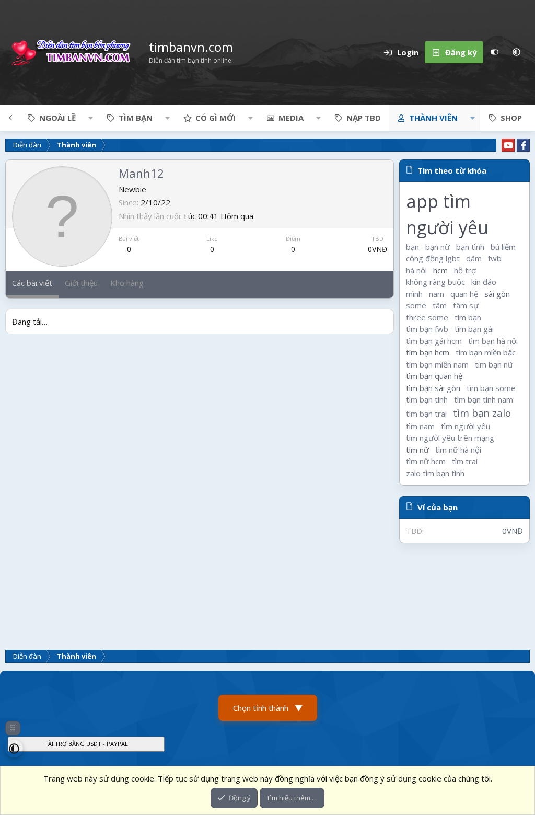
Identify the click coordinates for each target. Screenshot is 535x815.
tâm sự (466, 305)
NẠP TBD (363, 117)
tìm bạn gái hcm (434, 341)
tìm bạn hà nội (493, 341)
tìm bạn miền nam (437, 364)
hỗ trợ (465, 270)
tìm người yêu (465, 426)
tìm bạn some (491, 388)
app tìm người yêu (447, 214)
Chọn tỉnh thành (268, 708)
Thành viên (433, 117)
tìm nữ (417, 449)
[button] (516, 52)
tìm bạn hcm (427, 352)
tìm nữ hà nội (458, 449)
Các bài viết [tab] (32, 283)
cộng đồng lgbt (433, 258)
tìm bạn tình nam (483, 399)
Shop (511, 117)
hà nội (416, 270)
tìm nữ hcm (426, 461)
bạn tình (470, 247)
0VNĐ (377, 249)
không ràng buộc (435, 282)
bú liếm (503, 247)
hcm (440, 270)
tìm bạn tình (427, 399)
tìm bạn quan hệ (434, 376)
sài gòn (497, 294)
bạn (412, 247)
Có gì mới (215, 117)
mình (414, 294)
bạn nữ (437, 247)
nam (436, 294)
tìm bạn (468, 317)
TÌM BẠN (136, 117)
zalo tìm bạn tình (435, 473)
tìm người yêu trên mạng (450, 437)
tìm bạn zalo (482, 412)
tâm (440, 305)
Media (291, 117)
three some (427, 317)
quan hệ (464, 294)
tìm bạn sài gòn (433, 388)
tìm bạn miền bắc (486, 352)
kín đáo (483, 282)
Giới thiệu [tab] (81, 283)
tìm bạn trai (426, 413)
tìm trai (465, 461)
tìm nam (420, 426)
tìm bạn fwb (427, 329)
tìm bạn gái (474, 329)
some (416, 305)
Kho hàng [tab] (127, 283)
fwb (495, 258)
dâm (474, 258)
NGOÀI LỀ (57, 117)
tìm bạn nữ (494, 364)
